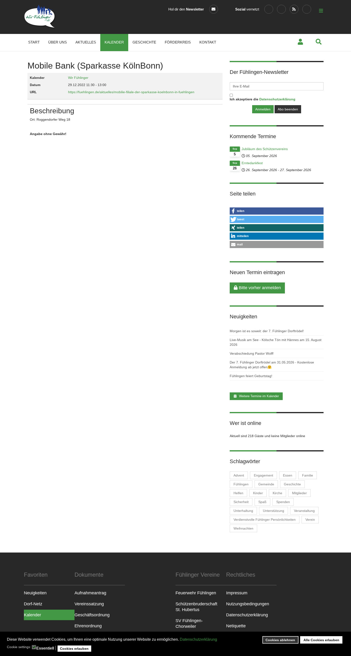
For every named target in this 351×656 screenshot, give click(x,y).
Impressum (236, 593)
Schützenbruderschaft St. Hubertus (196, 607)
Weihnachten (243, 528)
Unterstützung (273, 511)
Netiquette (236, 625)
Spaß (262, 502)
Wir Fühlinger (78, 78)
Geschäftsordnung (92, 615)
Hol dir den (186, 9)
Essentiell (45, 648)
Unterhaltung (243, 511)
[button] (277, 211)
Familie (307, 475)
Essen (287, 475)
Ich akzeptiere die (262, 99)
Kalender (114, 42)
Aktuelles (85, 42)
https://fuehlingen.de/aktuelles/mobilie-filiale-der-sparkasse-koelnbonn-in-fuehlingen (131, 92)
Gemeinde (266, 484)
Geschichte (144, 42)
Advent (239, 475)
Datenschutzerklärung (198, 639)
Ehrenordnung (88, 625)
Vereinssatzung (89, 604)
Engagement (263, 475)
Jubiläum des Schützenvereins (265, 149)
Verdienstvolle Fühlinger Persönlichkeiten (265, 519)
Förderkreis (178, 42)
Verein (310, 519)
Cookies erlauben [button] (74, 649)
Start (34, 42)
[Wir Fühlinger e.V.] (40, 17)
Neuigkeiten (35, 593)
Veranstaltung (304, 511)
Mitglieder (299, 493)
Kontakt (207, 42)
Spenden (283, 502)
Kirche (277, 493)
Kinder (258, 493)
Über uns (57, 42)
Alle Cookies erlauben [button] (321, 640)
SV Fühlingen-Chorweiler (189, 623)
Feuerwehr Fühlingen (196, 593)
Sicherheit (241, 502)
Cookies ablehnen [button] (280, 640)
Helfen (238, 493)
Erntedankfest (252, 163)
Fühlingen (241, 484)
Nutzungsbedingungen (247, 604)
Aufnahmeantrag (90, 593)
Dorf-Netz (33, 604)
